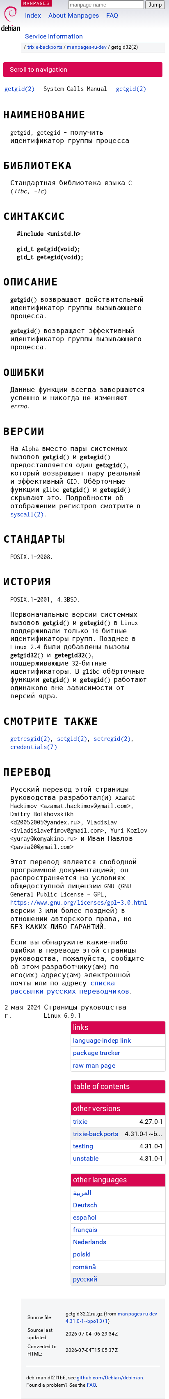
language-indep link (102, 1040)
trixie (80, 1121)
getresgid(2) (30, 738)
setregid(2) (112, 738)
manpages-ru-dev (86, 47)
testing (83, 1146)
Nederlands (90, 1242)
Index (33, 15)
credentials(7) (33, 746)
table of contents (102, 1086)
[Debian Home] (10, 16)
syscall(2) (27, 514)
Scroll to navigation (38, 69)
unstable (85, 1158)
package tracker (96, 1053)
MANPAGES (36, 3)
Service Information (54, 36)
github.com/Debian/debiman (110, 1378)
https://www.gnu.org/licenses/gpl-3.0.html (78, 902)
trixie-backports (44, 47)
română (84, 1267)
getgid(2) (19, 88)
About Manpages (73, 15)
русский (85, 1279)
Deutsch (85, 1205)
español (84, 1217)
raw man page (94, 1065)
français (85, 1230)
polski (82, 1254)
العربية (82, 1193)
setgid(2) (72, 738)
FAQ (112, 15)
